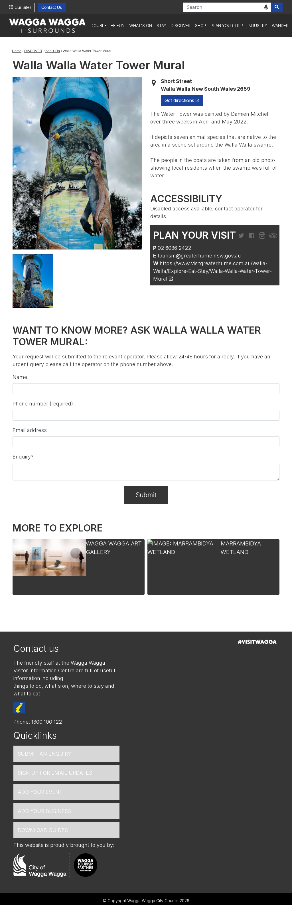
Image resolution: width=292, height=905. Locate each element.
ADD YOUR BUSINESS (44, 811)
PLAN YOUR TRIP (227, 25)
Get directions (184, 100)
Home (16, 51)
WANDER (280, 25)
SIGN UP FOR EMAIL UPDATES (55, 773)
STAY (161, 25)
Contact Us (51, 7)
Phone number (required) (43, 404)
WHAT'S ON (140, 25)
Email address (30, 430)
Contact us (36, 648)
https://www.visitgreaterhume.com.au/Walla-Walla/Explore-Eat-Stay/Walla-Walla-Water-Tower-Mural (212, 271)
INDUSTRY (257, 25)
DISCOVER (180, 25)
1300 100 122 (46, 722)
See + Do (52, 51)
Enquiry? (23, 457)
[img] (266, 7)
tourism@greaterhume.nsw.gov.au (199, 256)
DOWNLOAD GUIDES (43, 830)
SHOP (200, 25)
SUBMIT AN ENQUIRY (44, 754)
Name (20, 377)
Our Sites (23, 7)
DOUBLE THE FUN (108, 25)
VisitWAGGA (257, 641)
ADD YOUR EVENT (40, 792)
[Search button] (277, 7)
